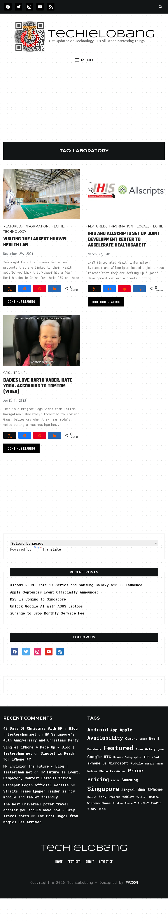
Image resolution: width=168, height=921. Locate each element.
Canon (143, 738)
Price (135, 770)
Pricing (98, 779)
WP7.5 (102, 809)
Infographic (133, 757)
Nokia (92, 771)
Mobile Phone (154, 763)
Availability (105, 737)
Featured (118, 747)
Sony (102, 797)
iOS (147, 757)
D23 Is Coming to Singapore (38, 599)
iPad (155, 757)
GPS (6, 373)
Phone (103, 771)
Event (154, 738)
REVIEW (115, 780)
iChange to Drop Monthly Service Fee (47, 613)
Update (154, 797)
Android (97, 729)
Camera (131, 738)
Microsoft (118, 763)
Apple (126, 730)
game (161, 749)
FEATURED (12, 226)
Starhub (114, 797)
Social (91, 797)
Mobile (136, 763)
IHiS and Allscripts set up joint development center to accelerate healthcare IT (124, 239)
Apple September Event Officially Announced (54, 592)
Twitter (141, 797)
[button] (84, 60)
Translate (51, 549)
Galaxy (150, 749)
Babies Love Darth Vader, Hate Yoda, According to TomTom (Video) (37, 386)
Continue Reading (21, 301)
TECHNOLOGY (14, 232)
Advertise (106, 862)
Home (59, 862)
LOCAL (142, 226)
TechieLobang (84, 848)
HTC (107, 756)
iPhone (93, 763)
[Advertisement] (84, 108)
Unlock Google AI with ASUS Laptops (46, 606)
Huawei (118, 757)
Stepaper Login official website (36, 785)
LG (104, 763)
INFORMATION (36, 226)
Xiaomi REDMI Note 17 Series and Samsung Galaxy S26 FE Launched (76, 585)
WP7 (93, 809)
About (90, 862)
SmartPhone (150, 789)
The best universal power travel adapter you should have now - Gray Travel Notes (39, 810)
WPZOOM (132, 882)
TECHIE (58, 226)
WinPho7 (143, 803)
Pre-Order (118, 771)
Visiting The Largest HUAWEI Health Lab (34, 241)
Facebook (94, 749)
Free (139, 749)
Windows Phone (98, 803)
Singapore (103, 788)
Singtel (128, 790)
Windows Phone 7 (124, 803)
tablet (128, 796)
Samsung (129, 779)
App (113, 730)
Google (94, 756)
